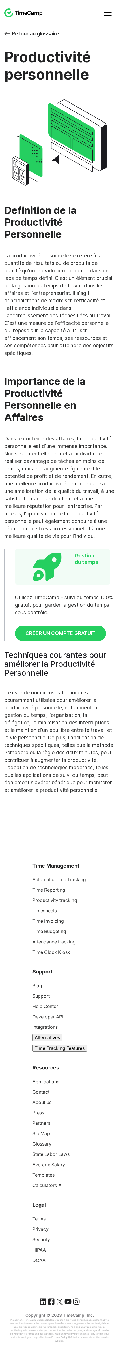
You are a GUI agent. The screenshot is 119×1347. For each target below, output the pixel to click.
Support (41, 996)
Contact (40, 1092)
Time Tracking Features (60, 1048)
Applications (45, 1081)
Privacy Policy (59, 1337)
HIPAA (39, 1250)
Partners (41, 1123)
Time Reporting (48, 890)
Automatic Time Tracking (59, 879)
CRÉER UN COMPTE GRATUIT (60, 633)
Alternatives (47, 1037)
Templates (43, 1175)
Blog (37, 985)
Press (38, 1113)
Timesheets (44, 910)
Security (41, 1239)
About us (41, 1102)
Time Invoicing (48, 921)
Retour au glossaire (35, 34)
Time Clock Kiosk (51, 952)
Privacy (40, 1229)
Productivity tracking (54, 900)
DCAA (39, 1260)
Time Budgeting (49, 931)
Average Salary (48, 1164)
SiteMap (41, 1133)
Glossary (41, 1144)
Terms (39, 1219)
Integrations (45, 1027)
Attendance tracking (54, 942)
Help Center (45, 1006)
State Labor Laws (51, 1154)
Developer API (47, 1017)
